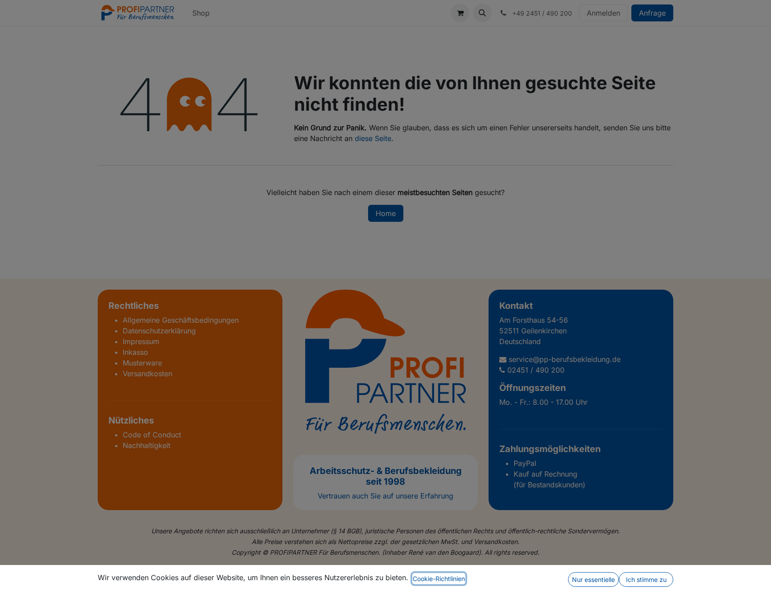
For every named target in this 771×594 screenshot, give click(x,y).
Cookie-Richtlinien (439, 578)
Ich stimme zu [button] (646, 579)
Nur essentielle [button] (593, 579)
